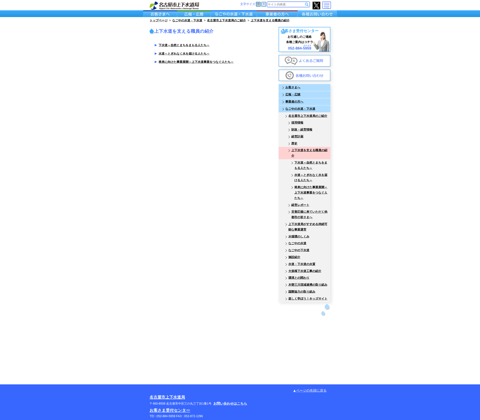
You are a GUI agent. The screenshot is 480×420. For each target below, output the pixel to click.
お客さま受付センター (170, 410)
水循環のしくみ (298, 236)
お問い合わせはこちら (230, 403)
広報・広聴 (292, 94)
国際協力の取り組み (301, 291)
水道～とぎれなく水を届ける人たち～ (184, 53)
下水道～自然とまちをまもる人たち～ (184, 45)
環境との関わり (298, 277)
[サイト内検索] (307, 4)
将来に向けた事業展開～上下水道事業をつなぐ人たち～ (196, 61)
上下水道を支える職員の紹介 (309, 153)
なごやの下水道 (298, 250)
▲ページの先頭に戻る (310, 390)
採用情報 (297, 122)
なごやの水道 (297, 243)
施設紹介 (294, 257)
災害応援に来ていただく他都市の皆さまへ (309, 214)
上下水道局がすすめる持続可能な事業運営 (307, 226)
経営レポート (300, 205)
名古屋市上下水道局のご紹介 (307, 115)
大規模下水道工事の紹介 (304, 271)
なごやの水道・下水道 (300, 108)
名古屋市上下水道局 (167, 397)
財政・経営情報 (301, 129)
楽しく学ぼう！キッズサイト (307, 298)
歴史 (294, 143)
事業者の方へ (294, 101)
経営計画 (297, 136)
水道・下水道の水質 (301, 264)
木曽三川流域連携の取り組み (307, 284)
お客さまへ (292, 87)
